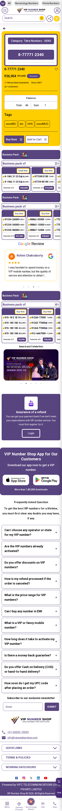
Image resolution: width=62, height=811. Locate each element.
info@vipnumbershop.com (22, 737)
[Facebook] (17, 778)
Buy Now (11, 139)
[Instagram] (24, 778)
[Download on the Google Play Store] (46, 480)
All (9, 3)
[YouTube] (46, 778)
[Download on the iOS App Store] (16, 480)
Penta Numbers (51, 3)
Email (9, 707)
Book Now (23, 171)
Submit (51, 706)
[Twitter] (31, 778)
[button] (59, 781)
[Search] (42, 18)
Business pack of (14, 163)
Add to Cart (34, 139)
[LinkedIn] (38, 778)
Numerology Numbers (26, 3)
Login (31, 433)
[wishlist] (56, 69)
